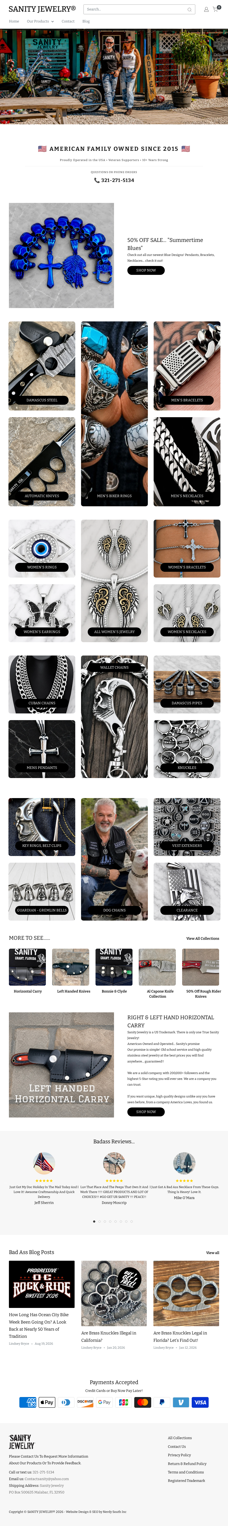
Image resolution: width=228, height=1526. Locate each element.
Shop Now (146, 270)
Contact (68, 21)
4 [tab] (111, 1222)
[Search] (189, 9)
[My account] (206, 9)
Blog (86, 21)
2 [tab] (100, 1222)
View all (213, 1253)
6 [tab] (122, 1222)
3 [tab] (106, 1222)
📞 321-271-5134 (114, 180)
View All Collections (203, 938)
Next (222, 1182)
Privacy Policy (179, 1455)
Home (14, 21)
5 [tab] (116, 1222)
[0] (215, 9)
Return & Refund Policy (187, 1464)
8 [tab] (132, 1222)
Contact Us (177, 1446)
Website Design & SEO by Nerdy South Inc (96, 1512)
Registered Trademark (186, 1481)
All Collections (180, 1438)
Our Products (38, 21)
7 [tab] (127, 1222)
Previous (5, 1182)
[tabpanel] (44, 1177)
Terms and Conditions (186, 1472)
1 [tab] (95, 1222)
